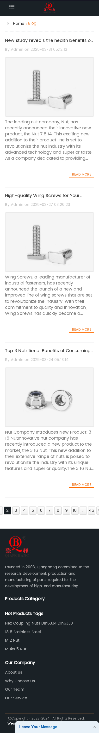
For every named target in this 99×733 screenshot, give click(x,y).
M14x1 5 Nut (15, 649)
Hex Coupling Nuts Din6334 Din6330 (39, 623)
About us (13, 672)
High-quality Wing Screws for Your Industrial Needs (42, 199)
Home (18, 23)
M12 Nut (12, 640)
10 (75, 510)
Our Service (16, 698)
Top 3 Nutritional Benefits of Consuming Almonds (48, 354)
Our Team (14, 689)
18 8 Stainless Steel (23, 632)
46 (91, 510)
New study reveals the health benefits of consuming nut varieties (48, 44)
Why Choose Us (20, 681)
